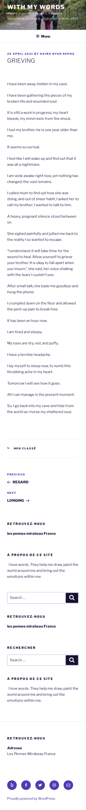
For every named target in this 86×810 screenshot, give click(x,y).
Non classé (25, 448)
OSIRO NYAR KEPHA (57, 53)
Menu (45, 36)
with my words (36, 7)
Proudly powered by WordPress (31, 798)
